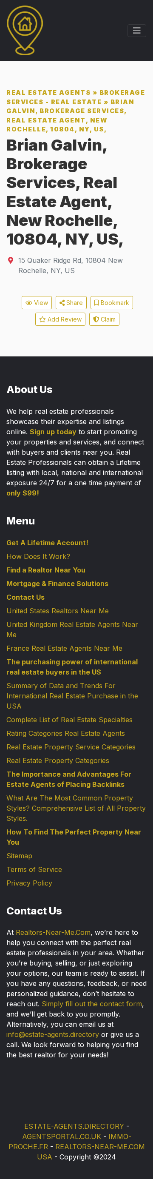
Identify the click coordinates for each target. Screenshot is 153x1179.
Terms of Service (34, 869)
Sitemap (19, 856)
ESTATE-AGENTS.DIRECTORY (74, 1126)
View (40, 302)
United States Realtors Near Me (57, 611)
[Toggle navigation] (137, 30)
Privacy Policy (29, 883)
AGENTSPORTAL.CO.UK (61, 1136)
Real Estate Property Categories (57, 760)
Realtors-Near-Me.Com (53, 932)
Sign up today (53, 431)
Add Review (64, 319)
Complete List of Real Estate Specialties (69, 719)
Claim (107, 319)
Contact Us (25, 597)
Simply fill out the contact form (92, 1004)
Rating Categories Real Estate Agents (65, 733)
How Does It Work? (38, 556)
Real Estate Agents (48, 92)
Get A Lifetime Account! (47, 542)
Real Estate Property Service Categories (71, 747)
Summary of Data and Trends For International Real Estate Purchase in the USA (72, 695)
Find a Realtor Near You (45, 570)
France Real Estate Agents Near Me (64, 648)
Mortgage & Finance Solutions (57, 583)
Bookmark (114, 302)
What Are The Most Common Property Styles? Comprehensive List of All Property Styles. (76, 808)
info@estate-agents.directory (52, 1034)
